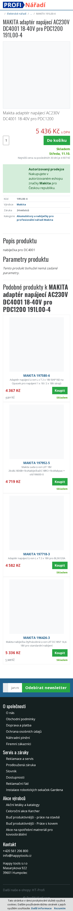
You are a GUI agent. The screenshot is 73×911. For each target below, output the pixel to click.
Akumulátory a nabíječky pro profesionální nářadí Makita (35, 218)
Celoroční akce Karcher (23, 811)
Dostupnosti (15, 777)
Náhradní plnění (18, 738)
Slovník (11, 771)
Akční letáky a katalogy (23, 805)
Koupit (60, 390)
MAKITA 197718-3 (36, 554)
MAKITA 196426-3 (36, 638)
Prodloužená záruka (21, 765)
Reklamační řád (17, 783)
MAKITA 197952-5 (36, 463)
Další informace (41, 908)
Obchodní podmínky (20, 719)
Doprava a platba (18, 725)
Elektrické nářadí (16, 13)
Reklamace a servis (19, 759)
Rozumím (60, 908)
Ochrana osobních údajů (24, 731)
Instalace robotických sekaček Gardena (34, 790)
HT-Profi (38, 890)
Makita (21, 204)
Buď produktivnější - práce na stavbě (33, 817)
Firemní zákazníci (18, 744)
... (31, 13)
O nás (10, 713)
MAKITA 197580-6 (36, 375)
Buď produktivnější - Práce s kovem (32, 823)
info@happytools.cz (17, 855)
